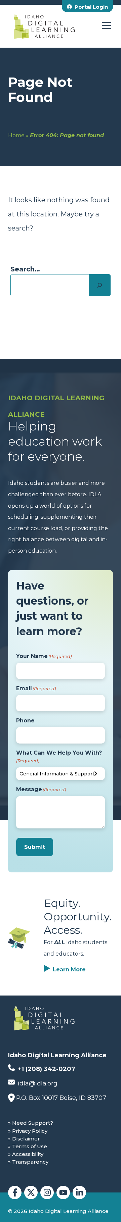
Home (16, 135)
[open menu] (106, 26)
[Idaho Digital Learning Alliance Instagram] (47, 1192)
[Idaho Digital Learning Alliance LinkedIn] (79, 1192)
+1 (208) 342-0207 (45, 1069)
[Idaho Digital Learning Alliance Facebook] (15, 1192)
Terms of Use (29, 1146)
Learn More (69, 969)
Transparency (30, 1162)
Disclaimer (26, 1138)
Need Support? (32, 1123)
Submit (34, 847)
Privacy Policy (29, 1131)
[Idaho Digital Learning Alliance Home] (44, 26)
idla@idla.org (36, 1083)
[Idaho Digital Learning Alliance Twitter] (31, 1192)
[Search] (99, 285)
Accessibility (27, 1154)
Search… (25, 269)
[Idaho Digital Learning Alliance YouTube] (63, 1192)
